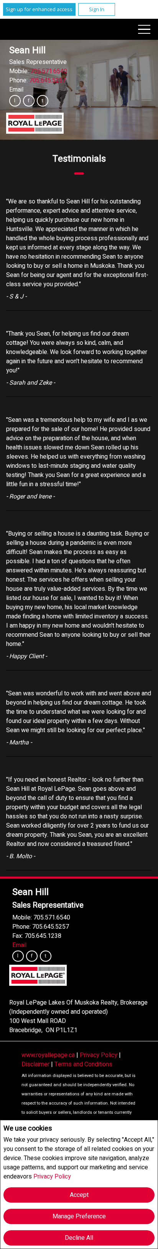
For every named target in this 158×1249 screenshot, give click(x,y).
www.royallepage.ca (48, 1055)
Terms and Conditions (83, 1064)
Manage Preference (79, 1216)
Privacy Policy (52, 1176)
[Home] (35, 123)
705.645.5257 (47, 80)
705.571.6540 (48, 71)
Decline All (79, 1237)
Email (16, 89)
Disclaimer (36, 1064)
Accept (79, 1195)
